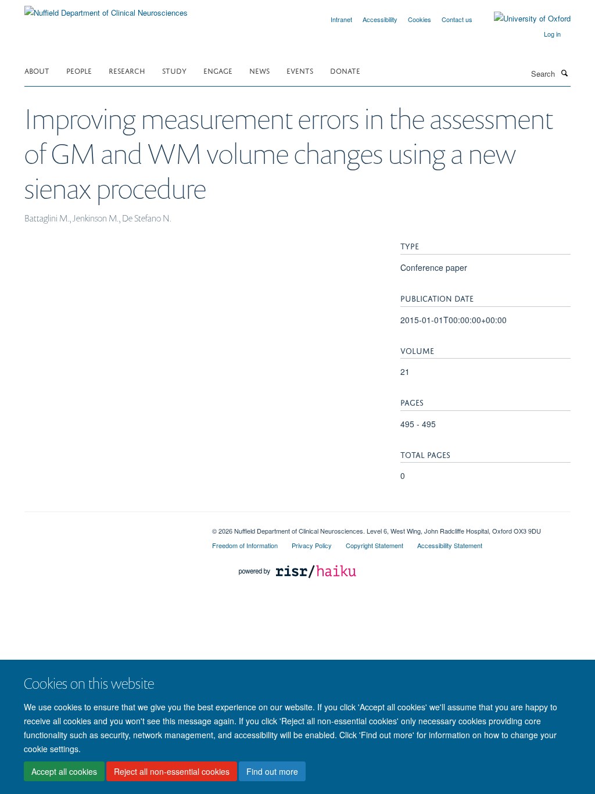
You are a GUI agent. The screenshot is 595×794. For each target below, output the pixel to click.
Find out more (272, 771)
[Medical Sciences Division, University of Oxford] (109, 527)
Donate (345, 70)
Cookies (419, 19)
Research (127, 70)
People (79, 70)
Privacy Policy (312, 545)
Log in (552, 33)
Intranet (341, 19)
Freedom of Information (245, 545)
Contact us (457, 19)
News (259, 70)
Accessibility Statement (449, 545)
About (36, 70)
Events (299, 70)
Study (174, 70)
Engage (217, 70)
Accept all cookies (64, 771)
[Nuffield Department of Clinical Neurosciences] (106, 8)
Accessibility (380, 19)
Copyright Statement (374, 545)
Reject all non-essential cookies (172, 771)
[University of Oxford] (523, 19)
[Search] (564, 72)
